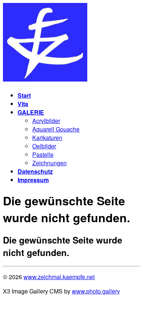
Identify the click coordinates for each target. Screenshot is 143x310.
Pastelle (43, 154)
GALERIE (31, 112)
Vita (23, 104)
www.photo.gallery (96, 291)
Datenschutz (35, 171)
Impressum (33, 180)
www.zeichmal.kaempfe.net (59, 277)
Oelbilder (44, 146)
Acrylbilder (46, 120)
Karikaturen (47, 137)
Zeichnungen (49, 163)
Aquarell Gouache (56, 129)
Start (24, 95)
